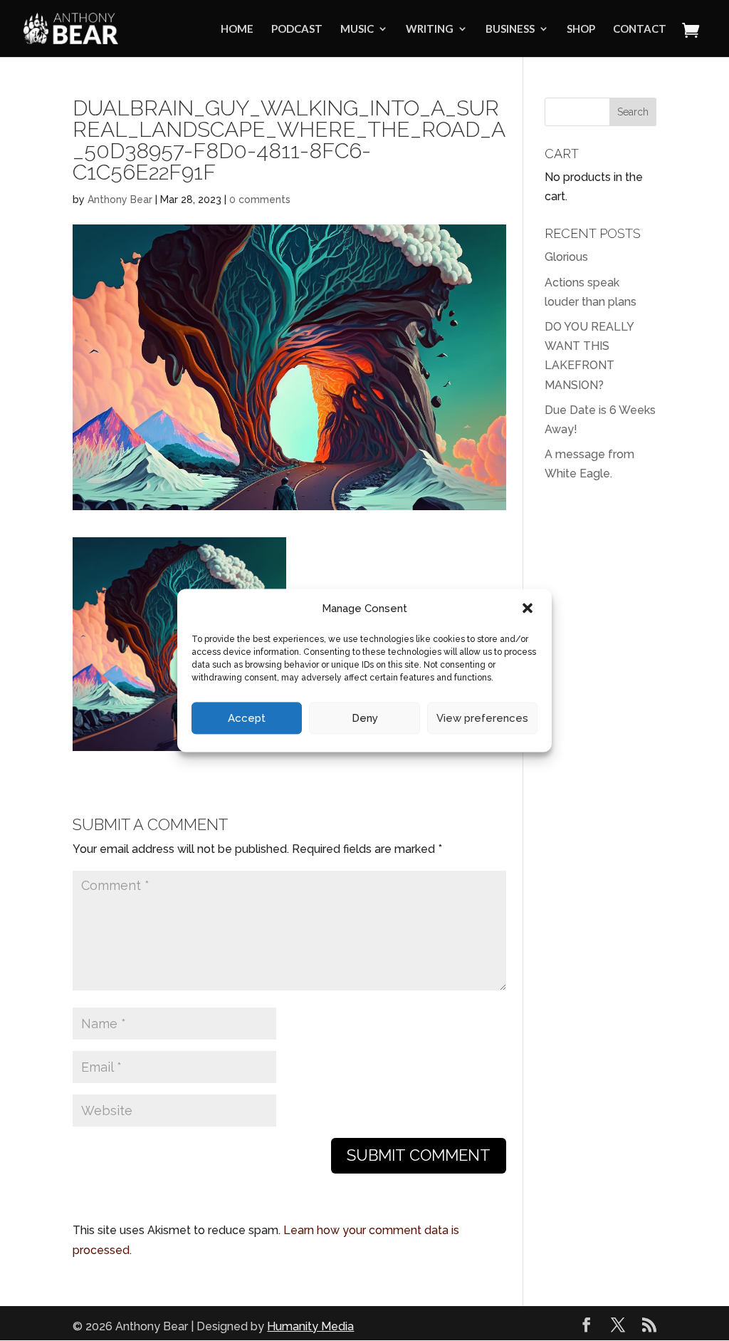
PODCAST (296, 29)
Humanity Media (310, 1326)
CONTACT (639, 29)
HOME (237, 29)
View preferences (482, 718)
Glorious (566, 257)
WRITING (429, 29)
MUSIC (357, 29)
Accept (247, 718)
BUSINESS (510, 29)
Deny (365, 718)
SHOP (581, 29)
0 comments (259, 199)
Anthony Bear (120, 199)
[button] (528, 609)
